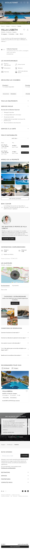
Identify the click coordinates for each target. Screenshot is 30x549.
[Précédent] (2, 7)
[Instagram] (25, 491)
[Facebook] (23, 491)
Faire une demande (15, 546)
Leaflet (14, 282)
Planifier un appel (8, 238)
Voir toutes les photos (15, 198)
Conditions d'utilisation (5, 496)
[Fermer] (2, 2)
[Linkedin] (28, 491)
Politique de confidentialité (8, 468)
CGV (11, 496)
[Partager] (28, 30)
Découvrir (15, 303)
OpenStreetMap (20, 282)
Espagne (8, 26)
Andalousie (13, 26)
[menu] (24, 2)
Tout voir (3, 26)
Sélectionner (25, 146)
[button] (15, 275)
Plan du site (15, 496)
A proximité (15, 285)
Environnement (5, 285)
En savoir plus (10, 54)
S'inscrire (25, 455)
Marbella (19, 26)
